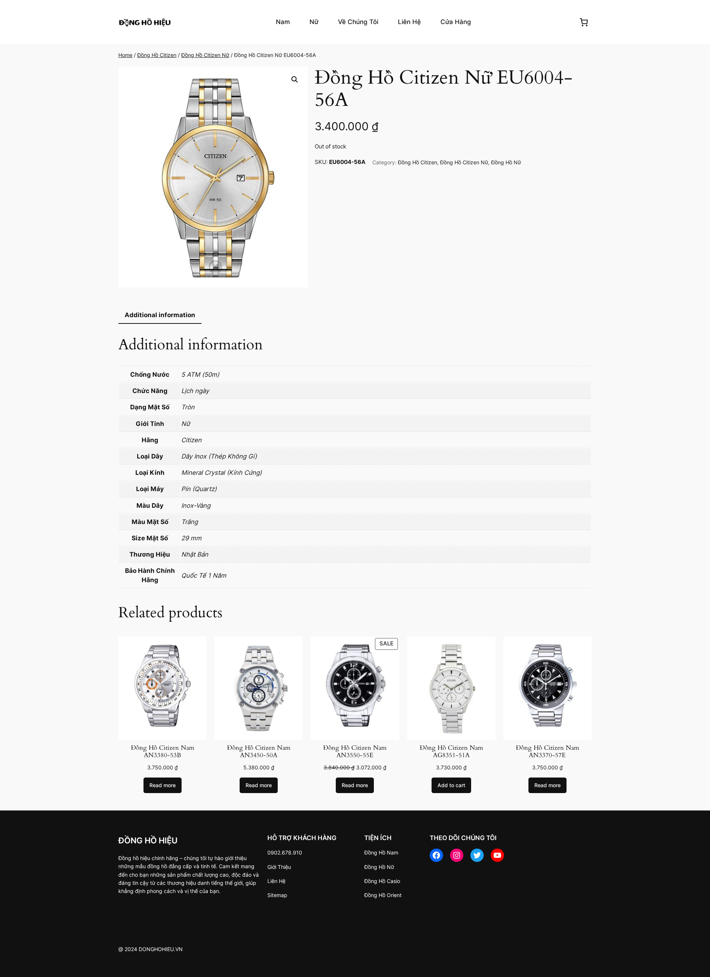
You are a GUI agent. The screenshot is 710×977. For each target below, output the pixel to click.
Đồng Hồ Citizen (156, 55)
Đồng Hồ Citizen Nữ (205, 55)
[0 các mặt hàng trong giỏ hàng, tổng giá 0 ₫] (584, 22)
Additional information (160, 315)
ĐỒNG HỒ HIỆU (148, 840)
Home (125, 55)
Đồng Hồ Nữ (506, 162)
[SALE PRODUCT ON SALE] (355, 687)
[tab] (160, 315)
